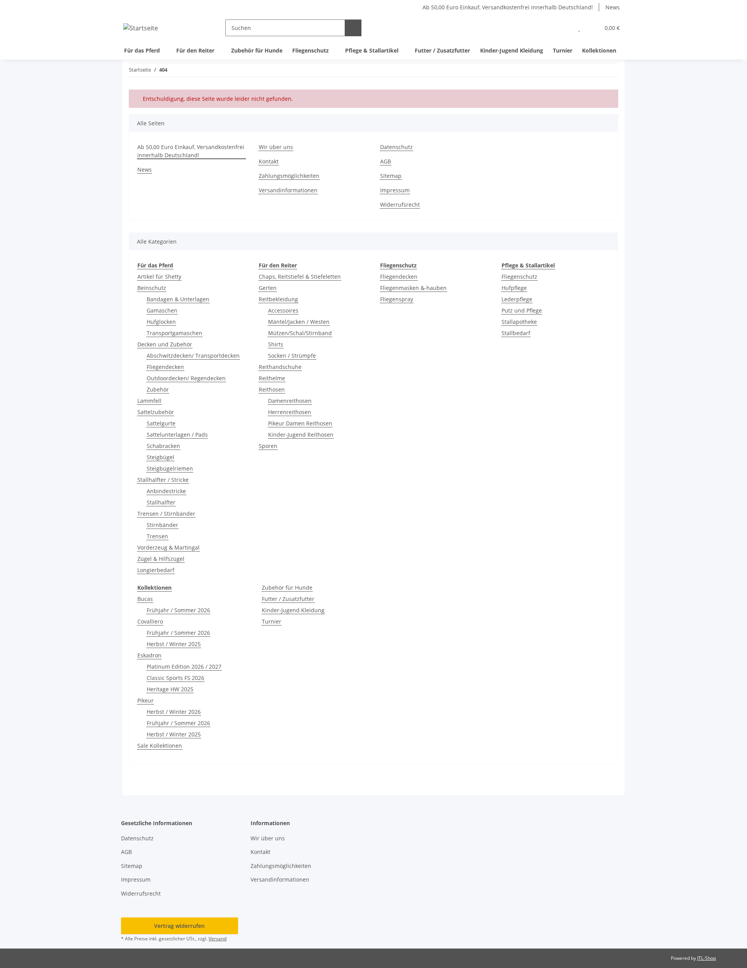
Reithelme (272, 378)
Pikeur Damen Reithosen (300, 423)
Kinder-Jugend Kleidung (293, 610)
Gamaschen (162, 310)
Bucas (145, 599)
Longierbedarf (155, 570)
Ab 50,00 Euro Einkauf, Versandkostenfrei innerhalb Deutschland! (508, 7)
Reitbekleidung (278, 299)
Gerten (268, 288)
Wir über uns (276, 147)
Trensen (157, 536)
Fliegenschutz (519, 276)
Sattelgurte (161, 423)
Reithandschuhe (280, 367)
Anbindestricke (166, 491)
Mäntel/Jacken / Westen (299, 321)
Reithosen (272, 389)
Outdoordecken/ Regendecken (186, 378)
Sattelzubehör (155, 412)
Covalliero (150, 621)
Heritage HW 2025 (170, 689)
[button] (563, 27)
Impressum (395, 190)
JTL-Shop (706, 958)
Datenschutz (396, 147)
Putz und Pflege (522, 310)
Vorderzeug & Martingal (168, 547)
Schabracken (163, 446)
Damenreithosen (290, 400)
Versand (217, 938)
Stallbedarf (516, 333)
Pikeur (145, 700)
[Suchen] (353, 27)
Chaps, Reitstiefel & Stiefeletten (300, 276)
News (612, 7)
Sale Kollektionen (159, 745)
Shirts (275, 344)
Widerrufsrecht (400, 204)
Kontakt (269, 161)
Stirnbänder (162, 525)
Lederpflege (517, 299)
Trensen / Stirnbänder (166, 513)
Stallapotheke (519, 321)
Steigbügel (160, 457)
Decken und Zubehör (164, 344)
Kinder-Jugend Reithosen (300, 434)
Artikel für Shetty (159, 276)
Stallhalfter (161, 502)
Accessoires (283, 310)
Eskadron (149, 655)
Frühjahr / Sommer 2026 (178, 610)
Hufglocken (161, 321)
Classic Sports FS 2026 (175, 678)
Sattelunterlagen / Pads (177, 434)
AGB (385, 161)
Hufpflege (514, 288)
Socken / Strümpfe (292, 355)
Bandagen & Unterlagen (178, 299)
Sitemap (391, 175)
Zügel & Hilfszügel (160, 558)
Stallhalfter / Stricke (163, 479)
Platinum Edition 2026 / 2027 (184, 666)
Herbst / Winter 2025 (174, 644)
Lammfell (149, 400)
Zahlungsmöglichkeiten (289, 175)
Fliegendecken (165, 367)
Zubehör (158, 389)
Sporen (268, 446)
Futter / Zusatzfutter (288, 599)
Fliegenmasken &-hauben (413, 288)
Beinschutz (151, 288)
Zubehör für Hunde (287, 587)
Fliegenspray (396, 299)
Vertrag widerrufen (179, 925)
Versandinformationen (288, 190)
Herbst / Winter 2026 (174, 711)
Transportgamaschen (174, 333)
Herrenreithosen (289, 412)
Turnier (271, 621)
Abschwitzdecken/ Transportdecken (193, 355)
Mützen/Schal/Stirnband (300, 333)
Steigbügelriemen (170, 468)
